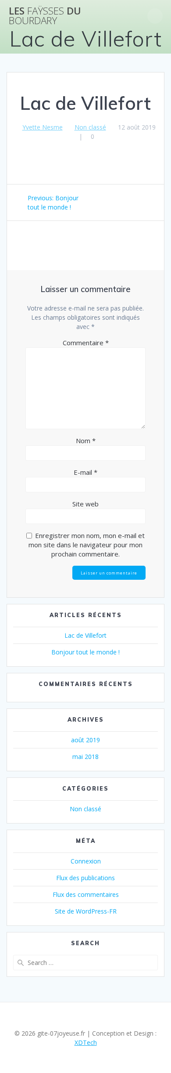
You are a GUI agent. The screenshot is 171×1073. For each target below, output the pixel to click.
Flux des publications (85, 878)
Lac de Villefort (85, 635)
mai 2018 (85, 756)
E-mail (85, 472)
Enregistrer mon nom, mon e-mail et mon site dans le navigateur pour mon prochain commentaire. (86, 544)
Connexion (86, 861)
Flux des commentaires (86, 894)
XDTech (86, 1042)
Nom (86, 440)
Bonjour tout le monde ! (85, 652)
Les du (45, 16)
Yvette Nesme (42, 127)
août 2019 (85, 740)
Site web (85, 503)
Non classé (90, 127)
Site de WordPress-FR (86, 911)
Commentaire (86, 342)
